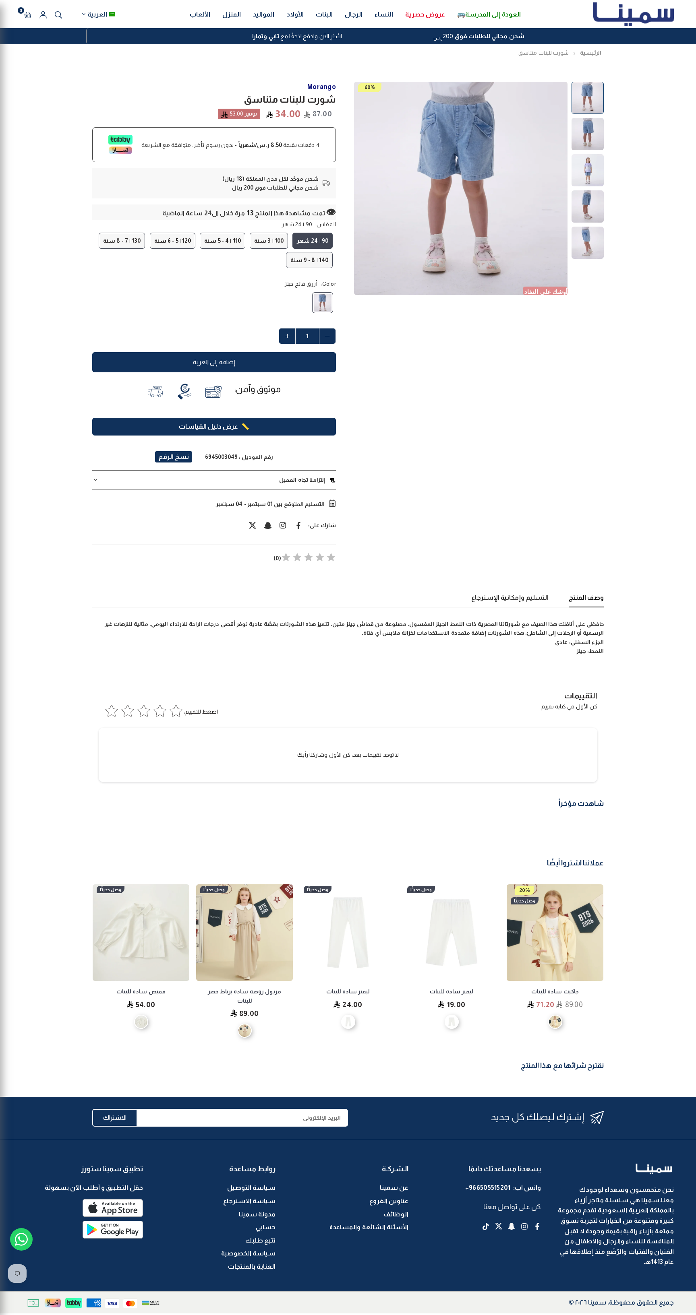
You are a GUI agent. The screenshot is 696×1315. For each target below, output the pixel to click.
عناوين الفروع (388, 1200)
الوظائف (396, 1214)
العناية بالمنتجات (252, 1266)
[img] (308, 558)
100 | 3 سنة (269, 240)
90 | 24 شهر (312, 240)
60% (370, 87)
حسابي (266, 1227)
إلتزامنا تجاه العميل (302, 480)
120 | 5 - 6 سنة (172, 240)
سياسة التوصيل (251, 1187)
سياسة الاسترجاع (249, 1200)
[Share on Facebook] (298, 525)
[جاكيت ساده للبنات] (555, 932)
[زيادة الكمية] (287, 336)
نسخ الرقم (174, 456)
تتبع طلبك (260, 1240)
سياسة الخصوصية (248, 1253)
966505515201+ (488, 1187)
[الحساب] (43, 14)
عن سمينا (394, 1187)
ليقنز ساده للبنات (452, 991)
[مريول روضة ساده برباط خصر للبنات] (244, 932)
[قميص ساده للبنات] (141, 932)
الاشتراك (114, 1117)
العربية (97, 14)
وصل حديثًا (524, 900)
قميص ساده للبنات (141, 991)
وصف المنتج (586, 597)
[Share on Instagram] (283, 525)
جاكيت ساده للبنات (555, 991)
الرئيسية (590, 53)
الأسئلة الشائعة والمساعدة (368, 1227)
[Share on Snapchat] (268, 525)
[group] (461, 188)
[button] (27, 14)
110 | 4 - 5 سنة (222, 240)
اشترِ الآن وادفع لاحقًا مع (297, 36)
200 (478, 37)
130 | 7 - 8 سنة (122, 240)
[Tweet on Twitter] (252, 525)
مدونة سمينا (257, 1214)
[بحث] (58, 14)
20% (524, 890)
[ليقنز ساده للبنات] (451, 932)
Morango (321, 86)
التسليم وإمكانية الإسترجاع (510, 597)
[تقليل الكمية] (327, 336)
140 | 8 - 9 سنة (309, 260)
